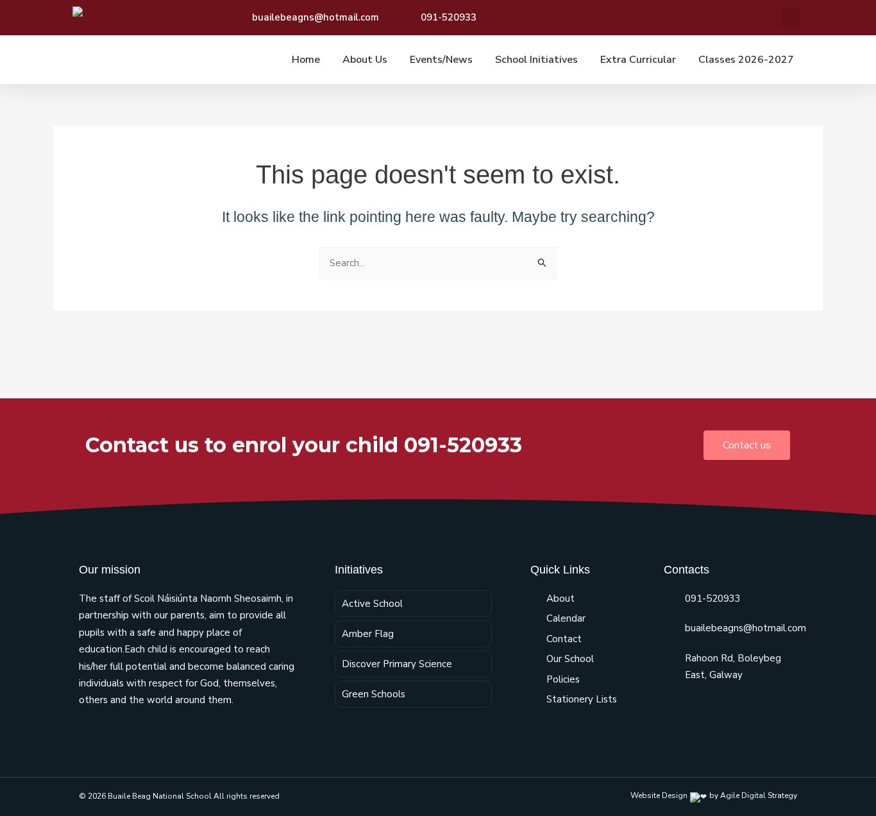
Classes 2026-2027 (746, 60)
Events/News (441, 60)
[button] (791, 18)
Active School (372, 603)
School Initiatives (536, 60)
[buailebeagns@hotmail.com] (669, 628)
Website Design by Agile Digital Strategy (713, 795)
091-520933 (713, 598)
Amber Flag (368, 633)
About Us (364, 60)
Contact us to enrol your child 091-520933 (303, 444)
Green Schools (373, 694)
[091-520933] (669, 598)
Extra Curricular (638, 60)
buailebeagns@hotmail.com (745, 628)
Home (306, 60)
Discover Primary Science (397, 664)
